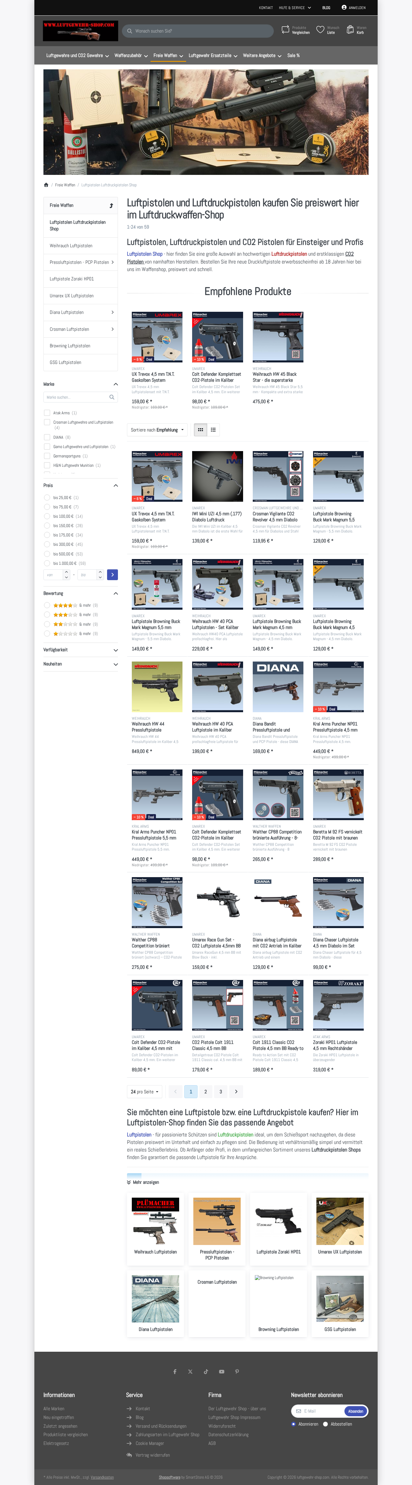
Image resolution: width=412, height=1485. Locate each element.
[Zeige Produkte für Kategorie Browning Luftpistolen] (278, 1298)
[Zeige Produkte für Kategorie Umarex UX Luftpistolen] (340, 1221)
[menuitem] (77, 55)
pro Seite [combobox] (146, 1091)
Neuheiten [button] (52, 664)
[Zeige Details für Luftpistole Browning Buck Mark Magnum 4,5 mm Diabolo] (338, 584)
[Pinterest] (237, 1371)
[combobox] (198, 31)
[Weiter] (236, 1091)
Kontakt (266, 7)
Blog (326, 7)
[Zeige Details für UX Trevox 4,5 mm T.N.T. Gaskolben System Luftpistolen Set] (157, 337)
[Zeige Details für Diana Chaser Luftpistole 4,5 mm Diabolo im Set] (338, 902)
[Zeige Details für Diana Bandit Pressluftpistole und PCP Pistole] (278, 687)
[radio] (200, 430)
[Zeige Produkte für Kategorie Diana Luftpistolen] (155, 1298)
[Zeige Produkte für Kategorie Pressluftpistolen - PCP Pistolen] (217, 1221)
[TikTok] (206, 1371)
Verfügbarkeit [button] (55, 649)
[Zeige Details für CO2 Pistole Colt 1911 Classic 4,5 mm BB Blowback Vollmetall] (217, 1005)
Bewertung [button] (53, 593)
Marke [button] (48, 384)
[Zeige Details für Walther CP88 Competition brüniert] (157, 902)
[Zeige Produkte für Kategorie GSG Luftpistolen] (340, 1298)
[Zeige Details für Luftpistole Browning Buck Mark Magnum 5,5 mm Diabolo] (338, 476)
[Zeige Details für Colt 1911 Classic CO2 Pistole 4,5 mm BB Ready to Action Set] (278, 1005)
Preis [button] (48, 485)
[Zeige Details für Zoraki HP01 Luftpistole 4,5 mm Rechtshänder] (338, 1005)
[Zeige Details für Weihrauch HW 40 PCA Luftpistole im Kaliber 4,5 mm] (217, 687)
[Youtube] (221, 1371)
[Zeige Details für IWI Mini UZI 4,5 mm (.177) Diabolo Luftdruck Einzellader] (217, 476)
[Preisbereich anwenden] (112, 574)
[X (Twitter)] (190, 1371)
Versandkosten (102, 1477)
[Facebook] (175, 1371)
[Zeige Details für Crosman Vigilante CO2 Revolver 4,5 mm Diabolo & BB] (278, 476)
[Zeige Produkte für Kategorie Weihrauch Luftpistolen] (155, 1221)
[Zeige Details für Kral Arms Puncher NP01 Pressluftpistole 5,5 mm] (157, 794)
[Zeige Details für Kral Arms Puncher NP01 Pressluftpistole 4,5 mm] (338, 687)
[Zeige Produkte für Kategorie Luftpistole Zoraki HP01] (278, 1221)
